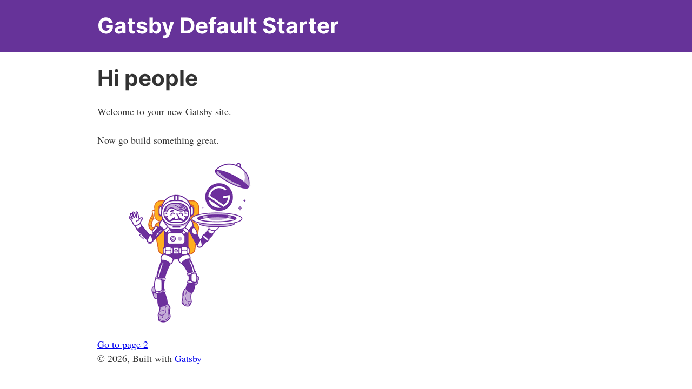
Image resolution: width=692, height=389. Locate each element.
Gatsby (188, 358)
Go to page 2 (122, 344)
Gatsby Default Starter (218, 25)
